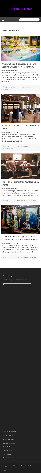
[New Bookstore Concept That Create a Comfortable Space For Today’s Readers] (20, 219)
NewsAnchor (28, 466)
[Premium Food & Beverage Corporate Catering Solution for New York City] (20, 48)
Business (7, 148)
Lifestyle (7, 89)
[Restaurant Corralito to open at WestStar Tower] (20, 108)
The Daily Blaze (7, 450)
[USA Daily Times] (20, 8)
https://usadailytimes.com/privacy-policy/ (15, 280)
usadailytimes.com (26, 87)
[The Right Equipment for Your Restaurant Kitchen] (20, 166)
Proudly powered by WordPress (10, 466)
